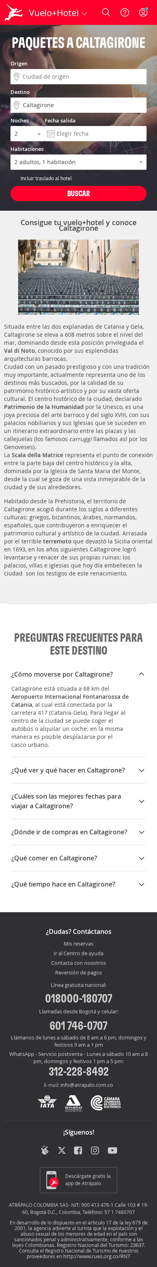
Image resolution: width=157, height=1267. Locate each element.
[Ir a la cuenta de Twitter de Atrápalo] (61, 1151)
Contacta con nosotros (78, 963)
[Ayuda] (125, 12)
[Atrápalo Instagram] (95, 1151)
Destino (20, 92)
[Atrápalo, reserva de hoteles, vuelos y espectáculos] (14, 12)
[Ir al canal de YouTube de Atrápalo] (112, 1151)
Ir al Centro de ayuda (78, 953)
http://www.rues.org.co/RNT (96, 1256)
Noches (19, 120)
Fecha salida (60, 120)
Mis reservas (78, 944)
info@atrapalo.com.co (86, 1084)
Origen (18, 63)
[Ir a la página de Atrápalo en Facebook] (78, 1151)
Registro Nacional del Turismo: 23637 (100, 1245)
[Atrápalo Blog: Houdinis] (45, 1150)
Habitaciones (26, 149)
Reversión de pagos (78, 973)
